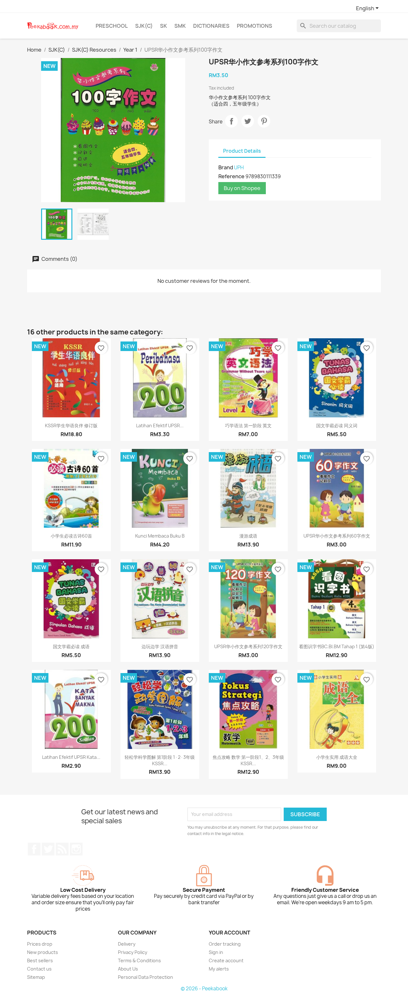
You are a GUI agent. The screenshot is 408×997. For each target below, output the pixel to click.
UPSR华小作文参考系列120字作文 (248, 646)
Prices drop (39, 944)
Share (231, 121)
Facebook (34, 849)
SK (163, 25)
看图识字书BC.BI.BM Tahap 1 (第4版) (336, 646)
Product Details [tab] (242, 151)
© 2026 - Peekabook (204, 988)
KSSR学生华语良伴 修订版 (71, 425)
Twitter (48, 849)
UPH (239, 167)
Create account (226, 960)
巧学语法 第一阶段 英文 (248, 425)
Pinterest (264, 121)
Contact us (39, 969)
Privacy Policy (132, 952)
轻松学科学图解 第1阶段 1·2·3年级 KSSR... (160, 760)
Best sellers (40, 960)
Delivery (126, 944)
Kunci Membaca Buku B (160, 536)
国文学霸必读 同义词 (336, 425)
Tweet (247, 121)
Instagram (76, 849)
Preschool (112, 25)
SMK (180, 25)
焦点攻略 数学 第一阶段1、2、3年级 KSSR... (248, 760)
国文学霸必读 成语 (71, 646)
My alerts (219, 969)
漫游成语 (248, 536)
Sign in (216, 952)
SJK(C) (144, 25)
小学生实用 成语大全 (336, 757)
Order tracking (225, 944)
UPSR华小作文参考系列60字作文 (336, 536)
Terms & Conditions (139, 960)
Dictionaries (211, 25)
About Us (128, 969)
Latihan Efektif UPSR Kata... (71, 757)
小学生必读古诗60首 (71, 536)
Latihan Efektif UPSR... (160, 425)
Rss (62, 849)
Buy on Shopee (242, 188)
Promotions (254, 25)
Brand (225, 167)
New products (42, 952)
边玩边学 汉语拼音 (160, 646)
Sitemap (36, 977)
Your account (229, 932)
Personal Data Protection (145, 977)
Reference (231, 176)
